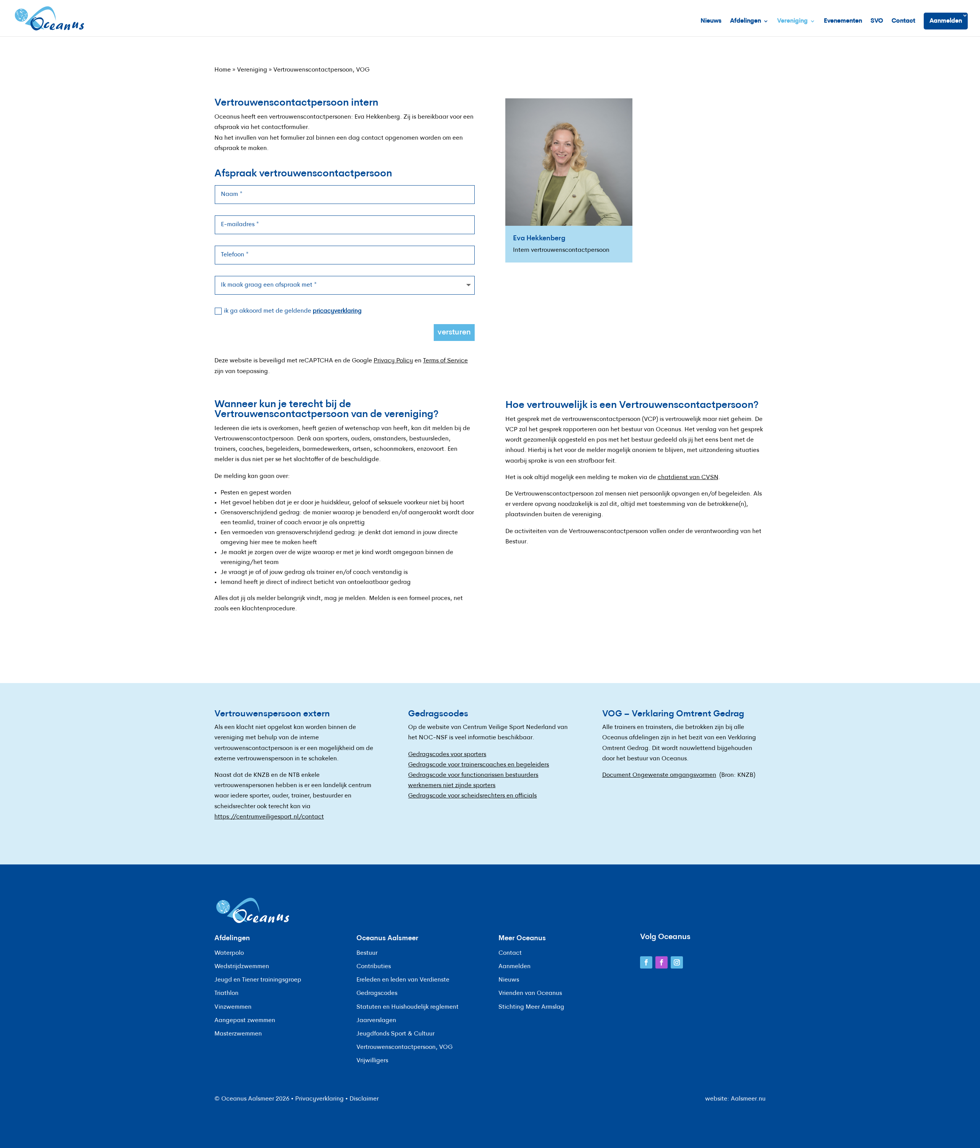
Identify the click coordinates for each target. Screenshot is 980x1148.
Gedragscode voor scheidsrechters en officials (472, 796)
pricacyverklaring (337, 311)
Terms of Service (445, 361)
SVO (877, 21)
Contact (903, 21)
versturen (454, 332)
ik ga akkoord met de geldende (293, 311)
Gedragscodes (376, 993)
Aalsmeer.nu (748, 1099)
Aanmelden (945, 21)
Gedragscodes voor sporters (447, 755)
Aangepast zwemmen (244, 1021)
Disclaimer (364, 1099)
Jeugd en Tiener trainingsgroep (257, 980)
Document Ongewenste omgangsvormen (659, 775)
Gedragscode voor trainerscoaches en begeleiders (478, 765)
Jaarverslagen (376, 1021)
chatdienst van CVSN (688, 478)
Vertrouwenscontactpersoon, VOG (404, 1047)
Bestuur (366, 953)
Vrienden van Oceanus (530, 993)
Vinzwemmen (233, 1007)
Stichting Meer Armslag (531, 1007)
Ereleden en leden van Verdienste (402, 980)
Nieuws (711, 21)
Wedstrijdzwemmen (241, 967)
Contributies (373, 967)
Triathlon (226, 993)
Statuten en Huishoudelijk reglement (407, 1007)
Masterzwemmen (238, 1034)
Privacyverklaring (319, 1099)
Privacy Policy (393, 361)
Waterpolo (229, 953)
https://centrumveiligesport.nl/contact (269, 817)
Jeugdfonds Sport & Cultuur (395, 1034)
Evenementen (843, 21)
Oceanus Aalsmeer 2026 (255, 1099)
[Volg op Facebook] (646, 962)
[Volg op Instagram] (677, 962)
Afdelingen (745, 21)
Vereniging (792, 21)
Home (222, 70)
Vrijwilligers (372, 1061)
